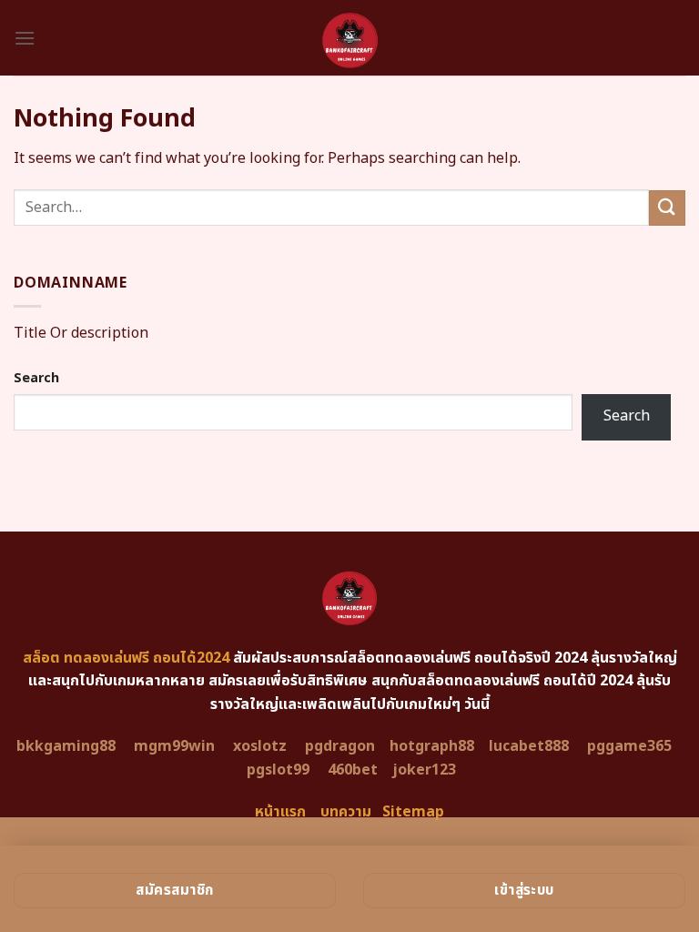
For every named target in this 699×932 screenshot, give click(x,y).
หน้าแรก (280, 812)
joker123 (424, 770)
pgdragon (340, 746)
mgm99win (174, 746)
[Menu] (24, 37)
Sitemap (413, 812)
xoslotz (260, 746)
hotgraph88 (432, 746)
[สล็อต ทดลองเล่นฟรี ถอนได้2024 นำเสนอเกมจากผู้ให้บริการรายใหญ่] (349, 38)
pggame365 (629, 746)
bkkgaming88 (66, 746)
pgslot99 (278, 770)
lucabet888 (529, 746)
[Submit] (667, 208)
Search (36, 378)
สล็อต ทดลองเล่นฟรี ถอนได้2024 (126, 658)
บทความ (345, 812)
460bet (353, 770)
